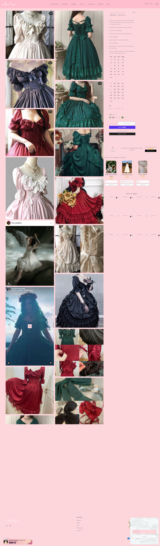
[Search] (151, 4)
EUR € (7, 538)
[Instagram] (143, 541)
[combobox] (111, 181)
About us (79, 520)
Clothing (73, 4)
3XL (122, 108)
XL (116, 108)
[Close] (157, 519)
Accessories (91, 4)
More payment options (122, 131)
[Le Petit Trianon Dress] (127, 167)
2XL (119, 108)
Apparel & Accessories (120, 12)
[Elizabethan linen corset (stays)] (111, 167)
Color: (112, 114)
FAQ (78, 525)
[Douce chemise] (142, 167)
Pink (119, 117)
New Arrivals (54, 4)
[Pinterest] (145, 541)
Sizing (78, 523)
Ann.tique (111, 12)
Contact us (79, 530)
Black (113, 117)
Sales (108, 4)
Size (110, 106)
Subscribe (144, 536)
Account (147, 4)
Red (116, 117)
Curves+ (82, 4)
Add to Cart (126, 123)
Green (122, 117)
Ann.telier (65, 4)
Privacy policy (80, 528)
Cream (110, 117)
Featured (100, 4)
